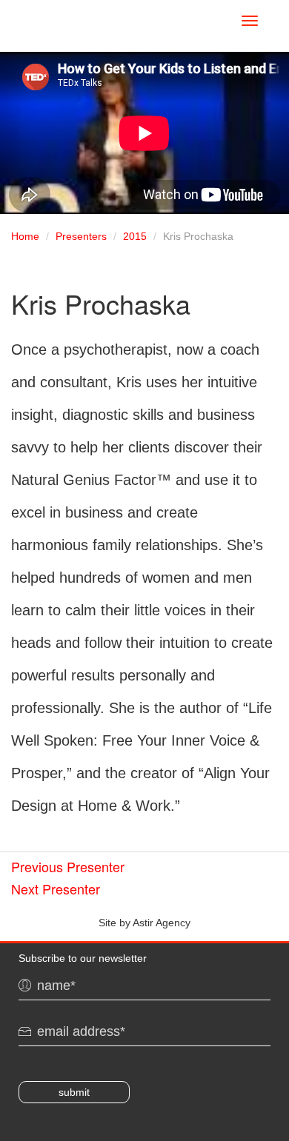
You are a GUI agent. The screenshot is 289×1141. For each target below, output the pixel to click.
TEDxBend (91, 23)
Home (25, 236)
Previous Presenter (67, 866)
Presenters (81, 236)
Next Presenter (55, 888)
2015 (135, 236)
